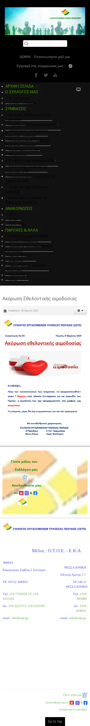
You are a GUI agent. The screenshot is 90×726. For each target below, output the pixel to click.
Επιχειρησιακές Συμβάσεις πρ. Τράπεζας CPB (30, 178)
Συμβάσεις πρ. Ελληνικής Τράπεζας (26, 189)
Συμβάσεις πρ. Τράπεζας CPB (31, 161)
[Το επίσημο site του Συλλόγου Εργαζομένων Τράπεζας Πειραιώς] (45, 21)
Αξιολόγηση (18, 154)
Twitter (45, 75)
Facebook (35, 75)
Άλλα (13, 280)
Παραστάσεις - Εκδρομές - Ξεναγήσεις (27, 267)
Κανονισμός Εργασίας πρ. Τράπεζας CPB (26, 169)
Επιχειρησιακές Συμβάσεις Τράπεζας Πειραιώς (28, 142)
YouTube (54, 75)
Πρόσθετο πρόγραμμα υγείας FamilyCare (29, 248)
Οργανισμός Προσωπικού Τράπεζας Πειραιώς (26, 133)
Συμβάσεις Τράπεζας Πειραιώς (33, 124)
